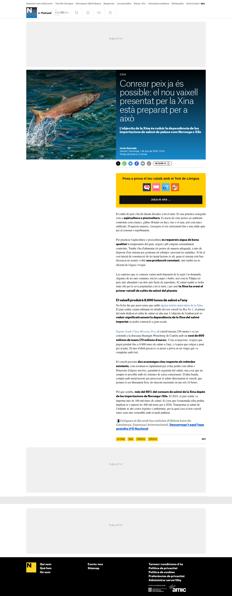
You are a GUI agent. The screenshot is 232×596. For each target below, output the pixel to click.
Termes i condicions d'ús (166, 564)
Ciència (141, 439)
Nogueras (108, 4)
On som (45, 572)
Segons (136, 331)
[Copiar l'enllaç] (149, 163)
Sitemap (93, 568)
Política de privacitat (163, 568)
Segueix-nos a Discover (39, 4)
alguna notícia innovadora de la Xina (181, 305)
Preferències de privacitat (167, 576)
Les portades (124, 4)
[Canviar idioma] (99, 12)
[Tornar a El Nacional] (62, 12)
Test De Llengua (64, 4)
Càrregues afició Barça (88, 4)
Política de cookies (162, 572)
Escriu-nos (95, 564)
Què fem (45, 568)
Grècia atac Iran (195, 4)
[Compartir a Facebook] (136, 163)
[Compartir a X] (118, 163)
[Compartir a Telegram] (130, 163)
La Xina (121, 439)
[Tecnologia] (31, 12)
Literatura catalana (158, 4)
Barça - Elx (140, 4)
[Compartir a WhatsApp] (124, 163)
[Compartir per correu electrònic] (143, 163)
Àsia (131, 439)
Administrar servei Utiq (165, 580)
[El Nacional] (31, 567)
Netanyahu (178, 4)
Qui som (45, 564)
